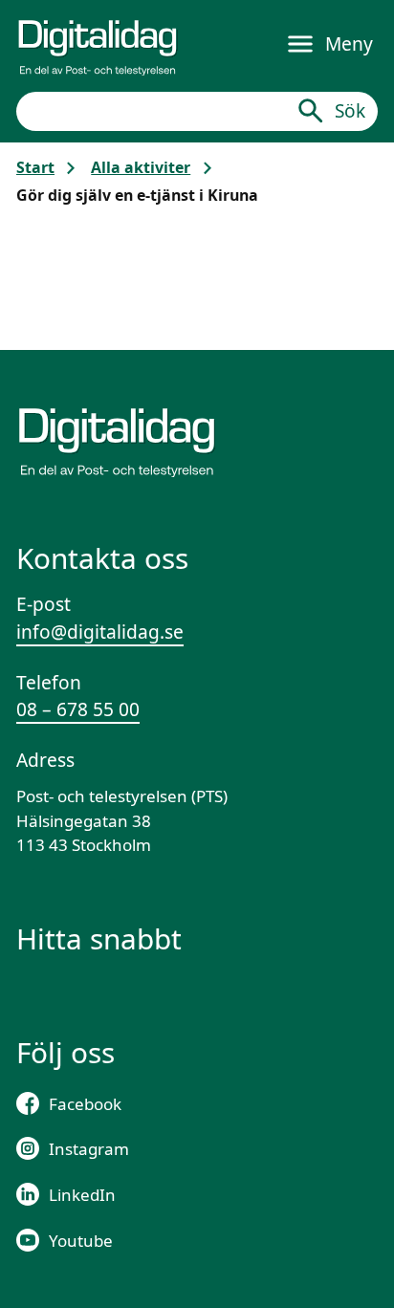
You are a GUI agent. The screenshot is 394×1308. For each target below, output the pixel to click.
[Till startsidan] (97, 44)
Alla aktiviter (140, 167)
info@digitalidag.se (100, 632)
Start (35, 167)
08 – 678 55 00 (78, 709)
